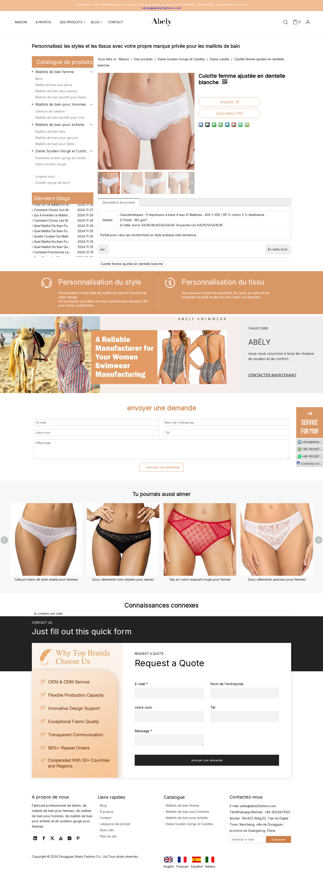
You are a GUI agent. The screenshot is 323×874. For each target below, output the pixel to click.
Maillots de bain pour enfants (59, 124)
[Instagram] (69, 838)
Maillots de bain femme (54, 72)
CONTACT (115, 22)
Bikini (39, 79)
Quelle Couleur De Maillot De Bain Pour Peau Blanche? (63, 232)
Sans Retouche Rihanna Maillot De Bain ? (63, 254)
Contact (105, 818)
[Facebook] (43, 838)
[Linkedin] (35, 838)
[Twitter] (52, 838)
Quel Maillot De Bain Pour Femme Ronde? (63, 227)
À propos (106, 811)
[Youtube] (61, 838)
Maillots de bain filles (50, 131)
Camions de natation (50, 111)
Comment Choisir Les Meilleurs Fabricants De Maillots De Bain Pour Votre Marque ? (63, 217)
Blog (103, 805)
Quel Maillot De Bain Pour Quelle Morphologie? (63, 222)
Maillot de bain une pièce (53, 85)
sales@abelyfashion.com (161, 8)
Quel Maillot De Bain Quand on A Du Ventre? (63, 243)
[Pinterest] (78, 838)
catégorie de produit (115, 824)
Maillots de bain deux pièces (56, 91)
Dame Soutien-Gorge (50, 164)
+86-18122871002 (312, 449)
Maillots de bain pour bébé (54, 144)
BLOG (95, 22)
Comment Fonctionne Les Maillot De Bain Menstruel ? (63, 248)
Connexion (301, 34)
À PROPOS (43, 22)
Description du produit (118, 202)
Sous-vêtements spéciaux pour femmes (277, 579)
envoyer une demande (163, 467)
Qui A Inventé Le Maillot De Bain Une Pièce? (63, 211)
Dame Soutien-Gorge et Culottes (62, 151)
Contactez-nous (311, 463)
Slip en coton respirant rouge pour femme (200, 579)
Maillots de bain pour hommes (60, 104)
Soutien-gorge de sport (52, 182)
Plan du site (108, 836)
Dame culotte (44, 170)
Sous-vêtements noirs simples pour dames (123, 579)
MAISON (21, 22)
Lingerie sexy (45, 176)
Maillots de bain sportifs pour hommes (62, 117)
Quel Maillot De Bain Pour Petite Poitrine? (63, 238)
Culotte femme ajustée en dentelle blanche (132, 264)
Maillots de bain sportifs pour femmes (62, 97)
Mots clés (107, 830)
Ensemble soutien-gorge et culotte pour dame (64, 158)
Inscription (301, 41)
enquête (226, 102)
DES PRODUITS (71, 22)
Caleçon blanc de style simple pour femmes (46, 579)
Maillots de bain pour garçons (56, 138)
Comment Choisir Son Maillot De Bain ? (61, 206)
